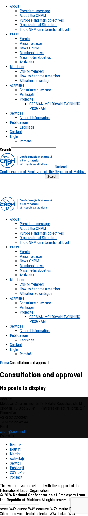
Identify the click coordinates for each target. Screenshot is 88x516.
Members (17, 66)
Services (16, 113)
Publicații (17, 468)
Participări (27, 94)
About (14, 6)
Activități (17, 458)
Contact (16, 131)
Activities (27, 62)
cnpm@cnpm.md (12, 431)
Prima (4, 362)
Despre (15, 444)
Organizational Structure (38, 25)
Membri (15, 454)
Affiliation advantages (36, 80)
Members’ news (32, 52)
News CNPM (29, 48)
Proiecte (26, 99)
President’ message (35, 11)
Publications (19, 122)
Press (14, 34)
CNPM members (32, 71)
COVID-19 (17, 472)
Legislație (27, 127)
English (15, 136)
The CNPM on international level (44, 29)
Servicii (15, 463)
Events (25, 38)
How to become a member (40, 76)
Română (26, 141)
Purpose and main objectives (42, 20)
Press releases (31, 43)
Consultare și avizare (35, 90)
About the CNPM (33, 15)
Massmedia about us (35, 57)
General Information (35, 118)
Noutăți (15, 449)
